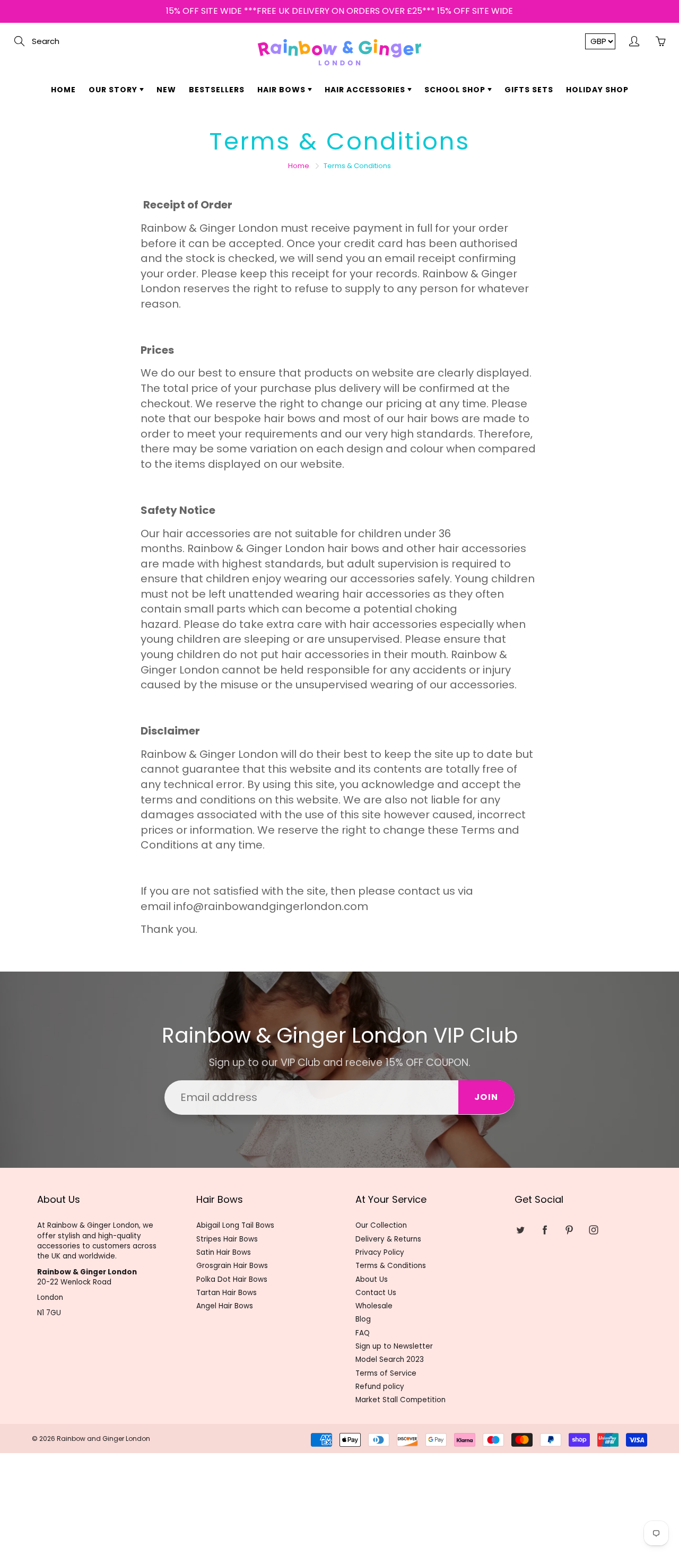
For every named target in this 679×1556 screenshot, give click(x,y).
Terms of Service (385, 1373)
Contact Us (375, 1293)
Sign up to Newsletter (394, 1346)
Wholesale (374, 1306)
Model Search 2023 (389, 1359)
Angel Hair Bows (224, 1306)
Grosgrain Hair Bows (232, 1266)
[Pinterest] (569, 1229)
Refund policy (379, 1387)
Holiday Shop (597, 89)
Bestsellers (217, 89)
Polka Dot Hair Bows (231, 1279)
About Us (371, 1279)
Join (486, 1097)
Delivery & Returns (388, 1239)
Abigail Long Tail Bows (235, 1225)
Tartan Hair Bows (226, 1293)
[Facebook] (544, 1229)
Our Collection (381, 1225)
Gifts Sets (528, 89)
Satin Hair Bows (223, 1252)
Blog (363, 1319)
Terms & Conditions (390, 1266)
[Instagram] (593, 1229)
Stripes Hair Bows (227, 1239)
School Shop (456, 89)
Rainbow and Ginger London (103, 1438)
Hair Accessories (366, 89)
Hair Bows (282, 89)
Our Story (114, 89)
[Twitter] (520, 1229)
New (166, 89)
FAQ (362, 1333)
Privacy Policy (379, 1252)
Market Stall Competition (400, 1400)
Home (63, 89)
